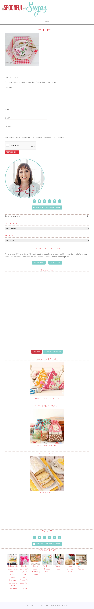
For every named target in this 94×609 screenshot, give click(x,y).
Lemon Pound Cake (47, 493)
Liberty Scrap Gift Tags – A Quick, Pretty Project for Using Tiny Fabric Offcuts (24, 577)
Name (7, 109)
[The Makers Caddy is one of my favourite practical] (68, 286)
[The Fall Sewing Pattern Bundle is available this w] (25, 286)
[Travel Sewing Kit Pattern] (47, 379)
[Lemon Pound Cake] (47, 473)
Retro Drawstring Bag (47, 445)
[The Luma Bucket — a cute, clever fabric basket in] (25, 310)
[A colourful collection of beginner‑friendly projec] (68, 335)
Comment (9, 87)
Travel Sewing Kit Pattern (47, 398)
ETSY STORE (55, 263)
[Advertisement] (49, 506)
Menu (47, 21)
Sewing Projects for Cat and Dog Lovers (35, 570)
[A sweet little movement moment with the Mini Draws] (68, 310)
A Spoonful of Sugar (24, 10)
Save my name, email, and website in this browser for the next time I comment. (34, 137)
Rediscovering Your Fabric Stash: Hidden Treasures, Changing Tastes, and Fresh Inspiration (13, 577)
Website (8, 126)
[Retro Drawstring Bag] (47, 426)
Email (7, 118)
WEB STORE (39, 263)
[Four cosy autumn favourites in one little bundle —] (25, 335)
